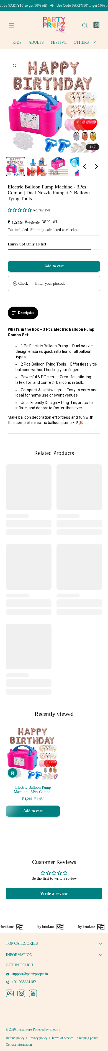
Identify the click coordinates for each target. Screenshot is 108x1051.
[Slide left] (85, 166)
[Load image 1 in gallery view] (15, 166)
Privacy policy (38, 1038)
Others (81, 42)
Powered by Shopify (46, 1029)
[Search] (85, 25)
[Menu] (11, 25)
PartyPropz (24, 1029)
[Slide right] (96, 166)
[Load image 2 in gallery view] (37, 166)
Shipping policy (87, 1038)
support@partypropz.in (30, 974)
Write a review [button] (54, 893)
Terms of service (62, 1038)
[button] (85, 25)
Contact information (19, 1045)
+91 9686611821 (25, 982)
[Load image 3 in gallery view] (58, 166)
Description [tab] (26, 313)
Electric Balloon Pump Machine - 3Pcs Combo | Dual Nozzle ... (33, 789)
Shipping (37, 230)
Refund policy (15, 1038)
